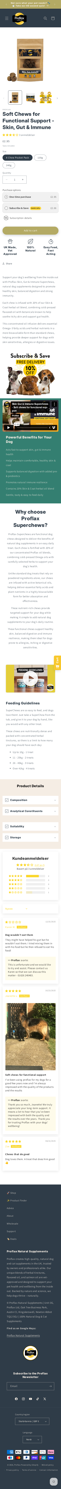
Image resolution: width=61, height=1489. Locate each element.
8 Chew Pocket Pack (17, 157)
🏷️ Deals (11, 1238)
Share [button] (9, 263)
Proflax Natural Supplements (23, 1335)
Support (11, 1231)
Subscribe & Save (24, 208)
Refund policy (48, 1465)
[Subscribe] (50, 1386)
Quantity (7, 172)
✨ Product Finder (17, 1200)
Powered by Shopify (29, 1464)
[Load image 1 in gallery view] (15, 97)
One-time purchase (20, 196)
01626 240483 (25, 975)
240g (9, 165)
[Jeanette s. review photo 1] (30, 1036)
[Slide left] (3, 98)
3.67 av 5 (39, 865)
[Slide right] (57, 98)
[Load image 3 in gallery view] (46, 97)
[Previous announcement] (6, 4)
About (10, 1215)
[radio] (6, 197)
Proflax (17, 1464)
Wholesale (12, 1223)
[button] (7, 18)
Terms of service (29, 1470)
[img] (13, 922)
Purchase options (12, 190)
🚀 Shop (11, 1192)
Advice (10, 1208)
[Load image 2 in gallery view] (30, 97)
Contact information (48, 1470)
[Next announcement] (54, 4)
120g (40, 157)
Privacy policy (12, 1470)
